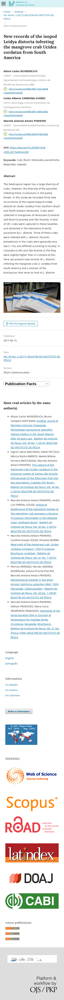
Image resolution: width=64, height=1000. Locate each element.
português (11, 663)
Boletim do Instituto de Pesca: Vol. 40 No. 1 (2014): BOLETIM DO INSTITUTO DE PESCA (34, 443)
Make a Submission (19, 711)
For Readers (11, 684)
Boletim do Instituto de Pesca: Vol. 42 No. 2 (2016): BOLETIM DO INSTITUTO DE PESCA (34, 527)
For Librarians (12, 695)
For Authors (11, 690)
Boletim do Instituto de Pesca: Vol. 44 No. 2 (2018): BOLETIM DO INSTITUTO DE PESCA (35, 491)
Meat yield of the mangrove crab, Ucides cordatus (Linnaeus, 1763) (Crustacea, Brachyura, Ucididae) (35, 549)
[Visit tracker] (21, 744)
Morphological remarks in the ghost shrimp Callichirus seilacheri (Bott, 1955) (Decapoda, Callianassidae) (35, 584)
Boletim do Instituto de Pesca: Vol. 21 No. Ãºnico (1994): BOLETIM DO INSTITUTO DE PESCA (35, 633)
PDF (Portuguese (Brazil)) (22, 323)
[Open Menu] (3, 3)
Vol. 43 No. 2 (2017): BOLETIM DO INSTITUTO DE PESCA (29, 17)
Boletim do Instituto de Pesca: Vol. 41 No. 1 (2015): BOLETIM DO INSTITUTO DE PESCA (34, 558)
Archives (18, 11)
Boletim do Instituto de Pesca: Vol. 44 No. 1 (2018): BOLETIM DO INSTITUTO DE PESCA (34, 593)
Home (7, 11)
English (9, 658)
